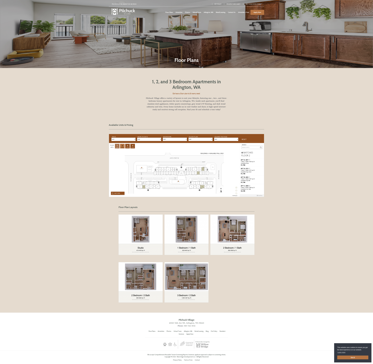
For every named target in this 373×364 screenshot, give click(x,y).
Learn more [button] (341, 352)
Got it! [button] (353, 357)
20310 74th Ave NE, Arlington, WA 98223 (186, 323)
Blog (207, 331)
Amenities (161, 331)
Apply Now (189, 334)
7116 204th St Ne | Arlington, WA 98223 (124, 4)
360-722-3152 (189, 326)
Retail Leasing (199, 331)
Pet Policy (218, 4)
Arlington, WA (188, 331)
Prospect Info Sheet (233, 4)
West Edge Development (254, 4)
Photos (169, 331)
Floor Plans (152, 331)
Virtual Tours (178, 331)
